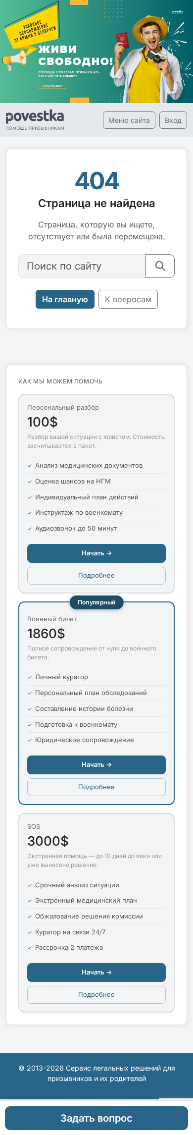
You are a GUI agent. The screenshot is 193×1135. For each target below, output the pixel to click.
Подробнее (96, 575)
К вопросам (128, 299)
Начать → (97, 553)
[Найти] (160, 266)
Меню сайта (129, 120)
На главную (65, 299)
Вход (173, 120)
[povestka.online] (35, 120)
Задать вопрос (96, 1118)
